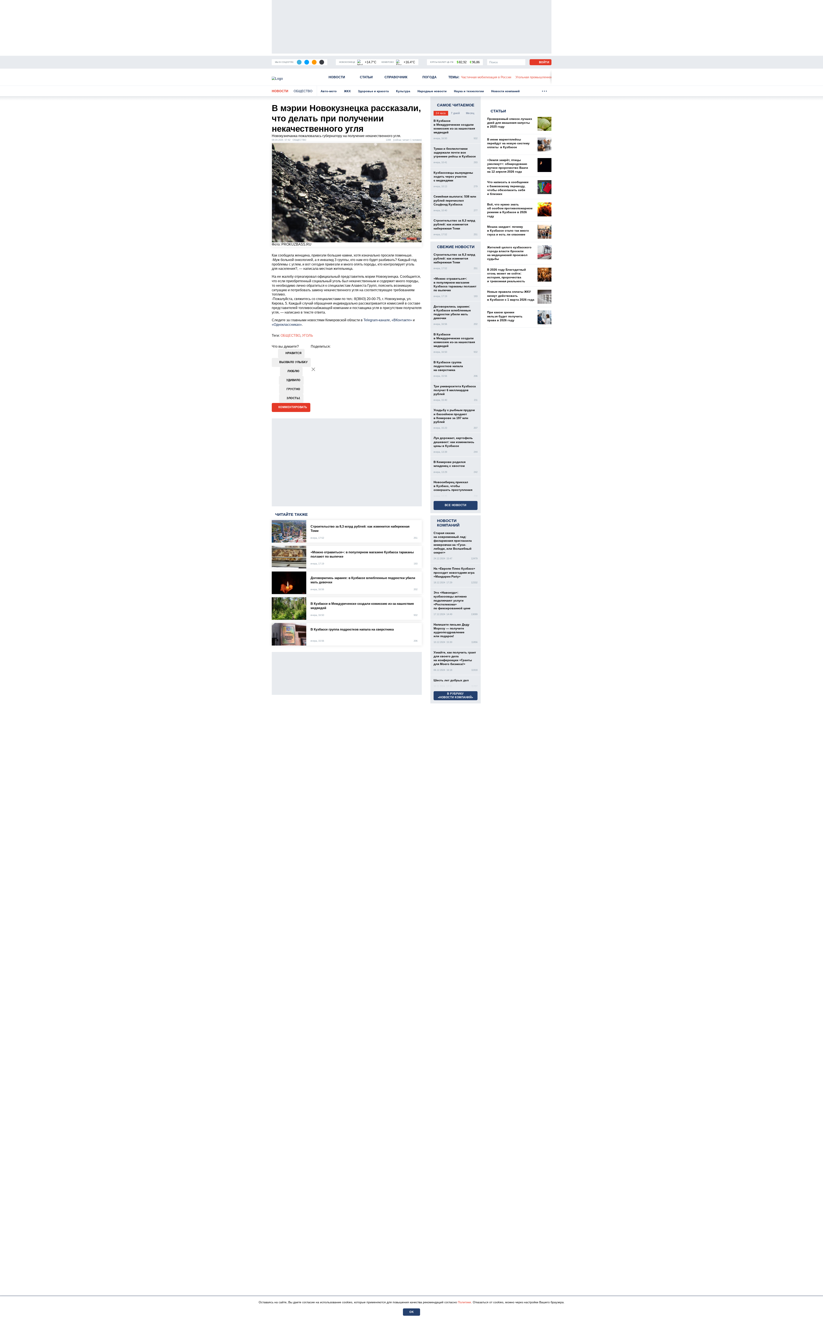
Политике (464, 1302)
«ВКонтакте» (402, 320)
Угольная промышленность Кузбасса (488, 77)
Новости (337, 77)
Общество (303, 91)
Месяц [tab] (470, 113)
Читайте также (291, 514)
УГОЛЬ (307, 335)
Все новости (455, 505)
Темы (454, 77)
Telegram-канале (376, 320)
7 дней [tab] (455, 113)
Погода (429, 77)
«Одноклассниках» (287, 324)
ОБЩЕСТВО (290, 335)
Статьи (366, 77)
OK (411, 1312)
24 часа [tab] (441, 113)
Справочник (395, 77)
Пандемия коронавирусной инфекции (547, 77)
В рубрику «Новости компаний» (455, 695)
